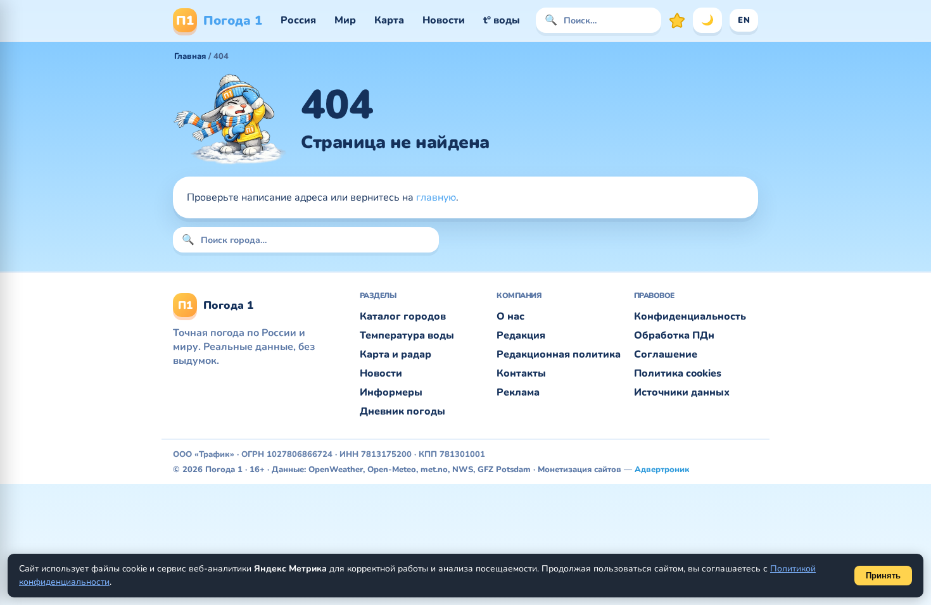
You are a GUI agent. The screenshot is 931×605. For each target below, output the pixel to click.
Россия (298, 20)
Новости (443, 20)
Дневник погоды (402, 411)
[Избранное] (677, 20)
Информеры (391, 392)
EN (744, 20)
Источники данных (682, 392)
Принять (883, 575)
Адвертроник (662, 469)
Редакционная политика (559, 354)
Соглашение (665, 354)
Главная (190, 56)
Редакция (521, 335)
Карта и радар (395, 354)
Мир (345, 20)
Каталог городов (403, 316)
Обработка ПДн (674, 335)
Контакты (521, 373)
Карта (389, 20)
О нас (510, 316)
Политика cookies (677, 373)
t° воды (501, 20)
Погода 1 (219, 20)
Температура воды (407, 335)
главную (436, 197)
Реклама (518, 392)
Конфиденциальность (690, 316)
